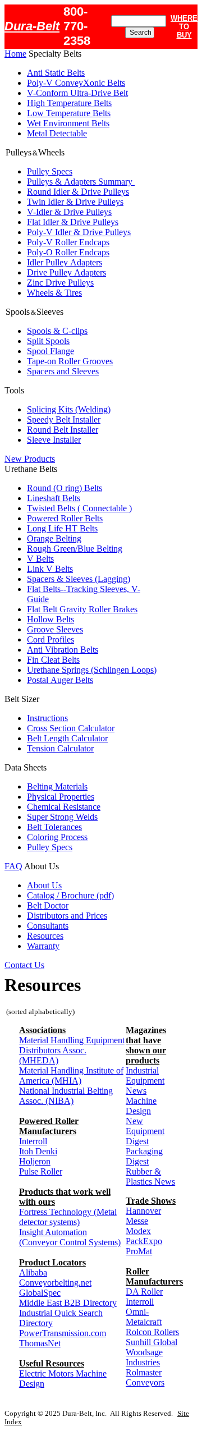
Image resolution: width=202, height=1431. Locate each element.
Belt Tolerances (54, 827)
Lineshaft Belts (53, 498)
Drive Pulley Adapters (66, 272)
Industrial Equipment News (145, 1080)
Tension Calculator (60, 748)
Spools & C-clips (57, 331)
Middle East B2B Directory (68, 1303)
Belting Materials (57, 786)
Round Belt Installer (62, 429)
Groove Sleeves (55, 629)
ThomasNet (40, 1343)
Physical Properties (60, 796)
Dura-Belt (31, 26)
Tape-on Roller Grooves (70, 361)
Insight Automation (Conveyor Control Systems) (70, 1237)
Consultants (47, 925)
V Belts (40, 558)
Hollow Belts (50, 619)
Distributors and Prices (67, 915)
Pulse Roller (40, 1171)
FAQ (13, 866)
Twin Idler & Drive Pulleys (75, 202)
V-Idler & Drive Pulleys (69, 212)
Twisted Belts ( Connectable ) (79, 508)
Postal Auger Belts (60, 680)
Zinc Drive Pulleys (60, 282)
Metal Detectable (57, 133)
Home (15, 53)
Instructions (47, 718)
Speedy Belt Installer (63, 419)
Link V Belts (50, 569)
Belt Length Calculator (67, 738)
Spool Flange (50, 351)
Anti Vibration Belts (62, 649)
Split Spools (48, 341)
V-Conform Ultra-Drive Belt (77, 93)
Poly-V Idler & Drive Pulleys (79, 232)
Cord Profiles (50, 639)
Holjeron (34, 1161)
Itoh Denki (38, 1151)
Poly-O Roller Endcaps (68, 252)
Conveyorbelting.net (55, 1282)
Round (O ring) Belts (64, 488)
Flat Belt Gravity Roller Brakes (82, 609)
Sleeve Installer (54, 439)
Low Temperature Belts (69, 113)
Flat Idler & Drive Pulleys (72, 222)
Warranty (43, 946)
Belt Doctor (47, 905)
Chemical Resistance (63, 806)
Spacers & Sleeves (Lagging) (78, 579)
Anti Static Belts (56, 72)
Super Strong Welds (62, 817)
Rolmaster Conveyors (145, 1377)
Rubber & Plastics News (150, 1176)
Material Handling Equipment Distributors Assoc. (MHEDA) (72, 1050)
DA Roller (144, 1291)
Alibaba (33, 1272)
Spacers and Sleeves (63, 371)
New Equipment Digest (145, 1131)
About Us (44, 885)
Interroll (33, 1141)
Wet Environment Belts (68, 123)
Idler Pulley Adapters (64, 262)
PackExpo (144, 1241)
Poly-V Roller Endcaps (68, 242)
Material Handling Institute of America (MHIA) (71, 1075)
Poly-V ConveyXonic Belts (76, 83)
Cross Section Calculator (70, 728)
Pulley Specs (49, 171)
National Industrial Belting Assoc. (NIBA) (66, 1096)
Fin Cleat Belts (53, 659)
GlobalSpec (40, 1292)
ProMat (139, 1251)
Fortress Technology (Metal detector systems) (68, 1217)
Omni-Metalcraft (144, 1317)
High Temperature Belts (69, 103)
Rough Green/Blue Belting (74, 548)
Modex (138, 1231)
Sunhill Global (151, 1342)
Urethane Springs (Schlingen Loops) (92, 670)
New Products (29, 459)
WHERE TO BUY (184, 26)
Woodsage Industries (144, 1357)
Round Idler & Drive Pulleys (78, 191)
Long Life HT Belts (62, 528)
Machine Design (141, 1106)
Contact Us (24, 965)
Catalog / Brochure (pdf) (70, 895)
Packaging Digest (144, 1156)
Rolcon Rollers (152, 1332)
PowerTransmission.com (62, 1333)
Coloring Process (57, 837)
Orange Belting (54, 538)
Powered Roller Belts (65, 518)
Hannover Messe (143, 1216)
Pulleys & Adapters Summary (81, 181)
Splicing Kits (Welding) (69, 409)
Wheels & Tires (54, 292)
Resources (45, 936)
